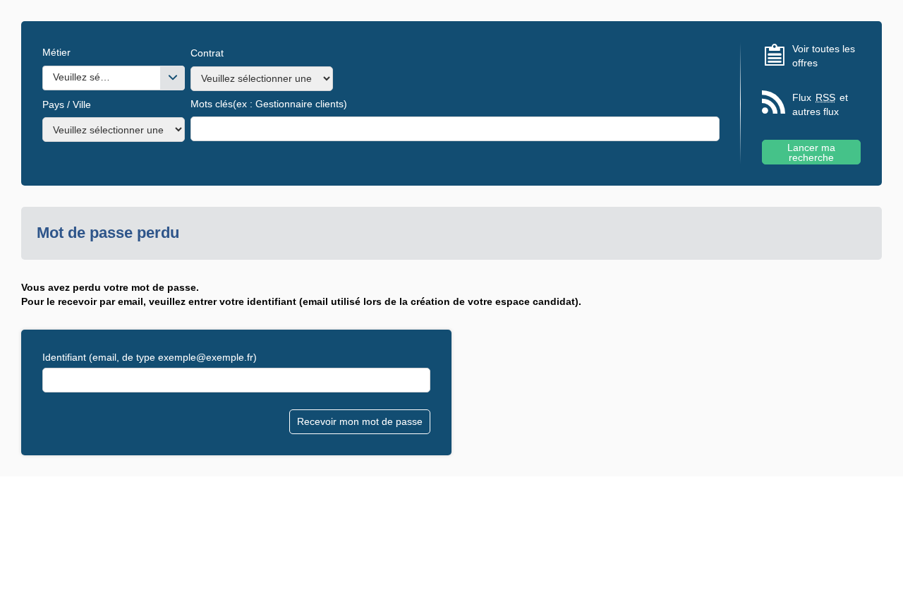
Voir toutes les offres (823, 55)
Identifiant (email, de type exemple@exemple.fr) (149, 357)
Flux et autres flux (820, 104)
